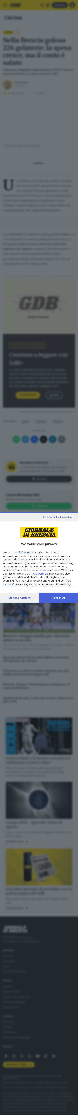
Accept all (58, 597)
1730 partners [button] (26, 552)
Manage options (19, 597)
